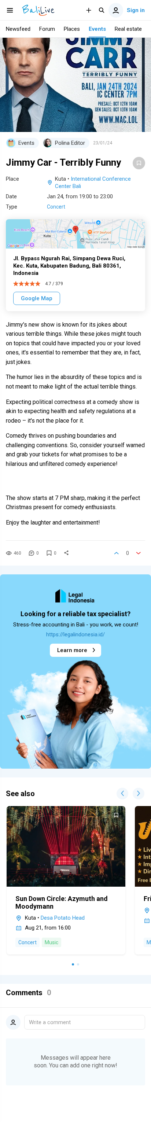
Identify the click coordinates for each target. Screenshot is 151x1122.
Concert (56, 207)
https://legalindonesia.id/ (75, 634)
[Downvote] (138, 553)
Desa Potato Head (63, 918)
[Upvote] (116, 553)
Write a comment (50, 1022)
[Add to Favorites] (139, 163)
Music (51, 942)
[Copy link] (66, 553)
